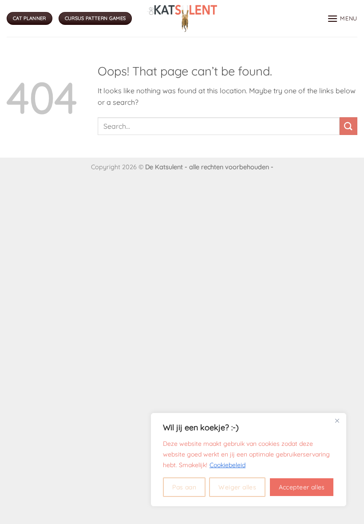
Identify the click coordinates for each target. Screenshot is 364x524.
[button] (342, 18)
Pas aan (184, 487)
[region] (248, 459)
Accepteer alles (302, 487)
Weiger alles (237, 487)
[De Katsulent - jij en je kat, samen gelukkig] (182, 18)
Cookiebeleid (227, 465)
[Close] (337, 420)
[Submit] (348, 126)
